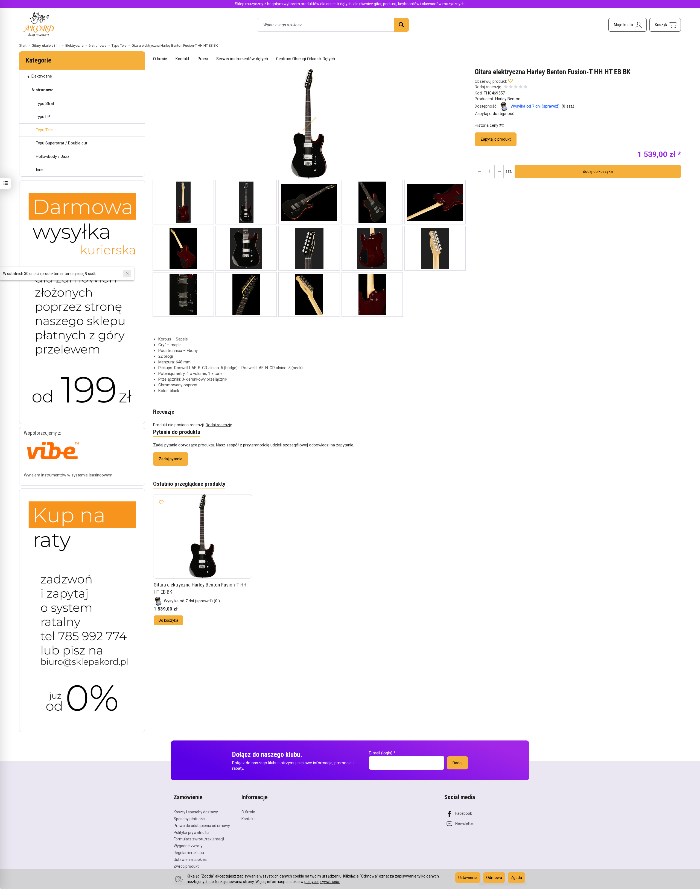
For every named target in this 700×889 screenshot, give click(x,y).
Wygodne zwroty (188, 846)
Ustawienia (467, 877)
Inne (39, 169)
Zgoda (516, 877)
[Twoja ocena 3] (515, 87)
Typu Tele (44, 130)
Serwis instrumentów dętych (242, 58)
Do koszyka (168, 620)
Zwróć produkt (186, 866)
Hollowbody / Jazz (52, 156)
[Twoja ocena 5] (525, 87)
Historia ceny (487, 125)
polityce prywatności (322, 881)
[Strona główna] (38, 24)
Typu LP (43, 116)
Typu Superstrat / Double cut (61, 143)
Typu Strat (45, 103)
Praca (202, 58)
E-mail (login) (380, 753)
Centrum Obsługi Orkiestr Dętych (305, 58)
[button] (309, 124)
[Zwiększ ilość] (479, 171)
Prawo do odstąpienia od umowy (202, 825)
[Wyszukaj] (401, 25)
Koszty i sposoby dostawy (196, 812)
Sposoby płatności (189, 819)
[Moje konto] (627, 25)
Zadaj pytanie (170, 459)
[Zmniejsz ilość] (499, 171)
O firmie (160, 58)
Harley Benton (507, 98)
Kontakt (182, 58)
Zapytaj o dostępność (494, 113)
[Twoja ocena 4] (520, 87)
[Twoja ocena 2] (510, 87)
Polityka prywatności (191, 832)
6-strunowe (42, 89)
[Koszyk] (665, 25)
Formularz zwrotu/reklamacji (199, 839)
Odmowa (494, 877)
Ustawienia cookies (190, 859)
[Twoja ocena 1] (505, 87)
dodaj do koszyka (598, 171)
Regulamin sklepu (189, 853)
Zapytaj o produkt (495, 139)
